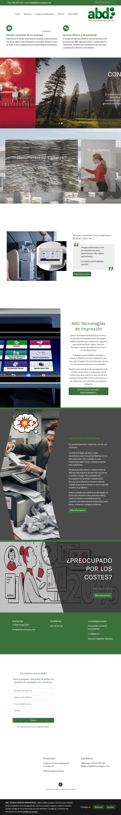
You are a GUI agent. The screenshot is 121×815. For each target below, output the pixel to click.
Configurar (85, 807)
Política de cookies (52, 789)
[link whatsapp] (60, 784)
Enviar (33, 720)
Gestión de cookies (68, 789)
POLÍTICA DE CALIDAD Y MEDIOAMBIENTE (88, 391)
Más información (102, 113)
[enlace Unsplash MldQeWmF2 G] (41, 165)
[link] (101, 14)
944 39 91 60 (56, 626)
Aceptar (110, 807)
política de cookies (31, 812)
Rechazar (99, 807)
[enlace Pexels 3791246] (98, 165)
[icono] (9, 28)
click (22, 727)
